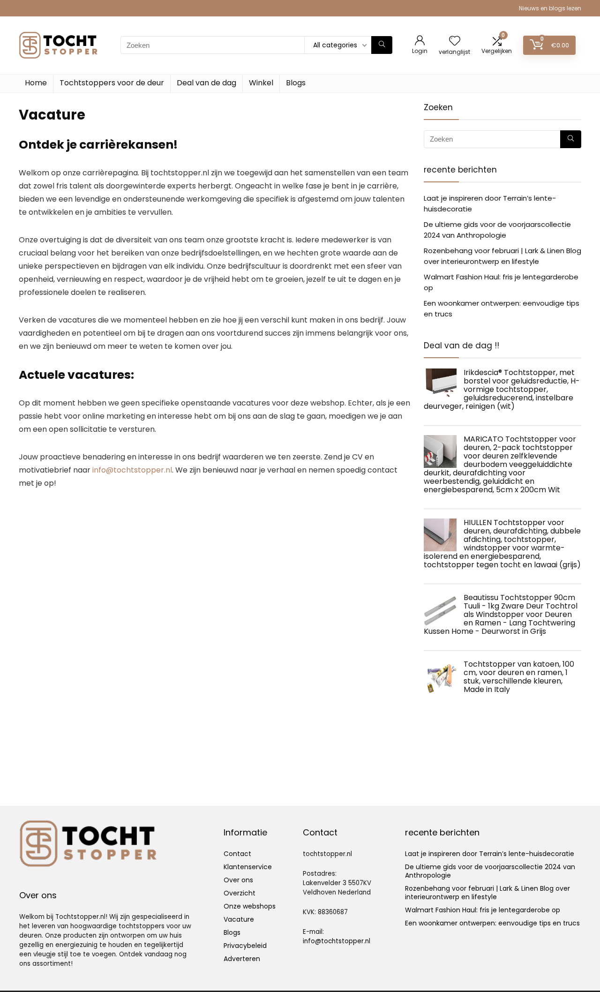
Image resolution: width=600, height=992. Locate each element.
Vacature (239, 919)
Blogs (296, 82)
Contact (237, 853)
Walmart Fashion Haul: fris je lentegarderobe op (482, 910)
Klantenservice (248, 867)
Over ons (238, 880)
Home (36, 82)
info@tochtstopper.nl (132, 470)
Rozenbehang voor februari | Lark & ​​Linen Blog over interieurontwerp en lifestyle (487, 893)
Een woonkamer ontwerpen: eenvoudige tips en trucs (492, 923)
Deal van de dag (206, 82)
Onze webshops (250, 906)
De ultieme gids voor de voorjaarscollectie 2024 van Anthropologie (490, 871)
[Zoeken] (381, 45)
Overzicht (239, 893)
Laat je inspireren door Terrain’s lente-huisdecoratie (489, 853)
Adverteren (242, 958)
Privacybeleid (245, 945)
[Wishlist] (454, 41)
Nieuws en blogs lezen (550, 8)
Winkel (261, 82)
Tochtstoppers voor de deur (112, 82)
